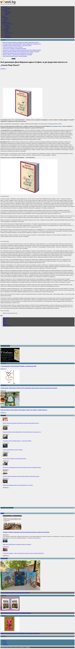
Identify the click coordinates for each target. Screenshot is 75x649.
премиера (5, 324)
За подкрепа (5, 645)
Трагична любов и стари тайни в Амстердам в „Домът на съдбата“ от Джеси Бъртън (23, 410)
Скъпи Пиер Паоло (7, 325)
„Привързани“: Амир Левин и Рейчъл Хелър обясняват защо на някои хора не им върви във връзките (28, 388)
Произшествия (6, 22)
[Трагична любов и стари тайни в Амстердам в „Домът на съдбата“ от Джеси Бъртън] (10, 405)
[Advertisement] (35, 78)
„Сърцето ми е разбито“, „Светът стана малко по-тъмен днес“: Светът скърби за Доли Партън (23, 553)
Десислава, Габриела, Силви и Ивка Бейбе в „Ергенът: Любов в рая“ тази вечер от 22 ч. (22, 432)
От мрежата (7, 27)
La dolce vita (5, 30)
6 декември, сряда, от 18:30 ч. (59, 126)
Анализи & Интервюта (7, 23)
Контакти (5, 642)
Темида (4, 20)
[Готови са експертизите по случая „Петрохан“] (5, 447)
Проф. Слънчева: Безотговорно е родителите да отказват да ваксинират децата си (21, 423)
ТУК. (16, 313)
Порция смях (8, 37)
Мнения (7, 25)
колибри (4, 321)
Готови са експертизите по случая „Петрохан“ (13, 449)
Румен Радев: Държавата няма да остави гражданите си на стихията (18, 485)
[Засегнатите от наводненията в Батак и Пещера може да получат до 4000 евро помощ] (5, 465)
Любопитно (7, 36)
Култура (7, 31)
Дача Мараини (6, 318)
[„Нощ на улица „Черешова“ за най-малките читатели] (5, 456)
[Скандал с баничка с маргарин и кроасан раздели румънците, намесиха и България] (5, 474)
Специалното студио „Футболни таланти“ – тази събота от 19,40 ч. (17, 441)
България (5, 10)
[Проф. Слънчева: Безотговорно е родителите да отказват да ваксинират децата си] (5, 420)
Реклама (5, 643)
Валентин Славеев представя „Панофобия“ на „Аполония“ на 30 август (20, 633)
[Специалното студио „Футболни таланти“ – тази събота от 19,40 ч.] (5, 438)
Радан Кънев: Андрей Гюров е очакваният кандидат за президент (17, 544)
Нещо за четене (8, 33)
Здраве (6, 14)
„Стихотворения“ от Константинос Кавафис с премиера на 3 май (18, 366)
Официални (7, 8)
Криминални (8, 11)
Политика (5, 7)
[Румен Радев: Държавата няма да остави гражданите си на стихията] (5, 482)
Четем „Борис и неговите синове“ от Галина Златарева (15, 613)
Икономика (5, 17)
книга (4, 319)
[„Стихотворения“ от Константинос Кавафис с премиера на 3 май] (10, 362)
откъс (4, 322)
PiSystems (28, 647)
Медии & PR (7, 13)
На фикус (7, 28)
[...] (40, 538)
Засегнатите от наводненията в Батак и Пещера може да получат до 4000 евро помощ (22, 467)
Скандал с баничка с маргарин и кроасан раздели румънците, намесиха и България (21, 476)
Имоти (6, 19)
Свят (4, 16)
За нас (4, 640)
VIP (6, 34)
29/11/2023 (2, 69)
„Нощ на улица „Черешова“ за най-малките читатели (14, 458)
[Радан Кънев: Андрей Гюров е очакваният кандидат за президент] (5, 542)
